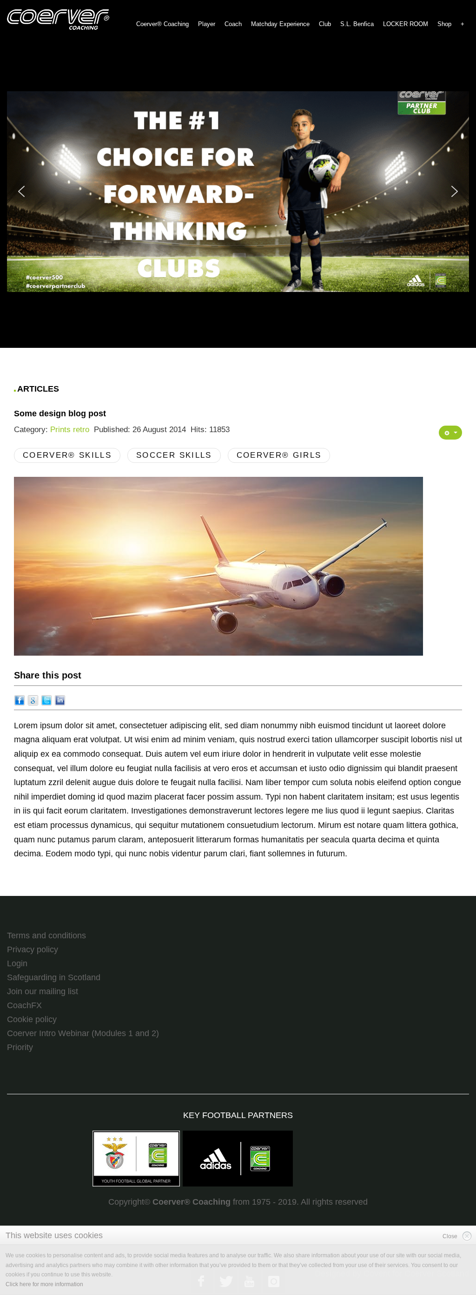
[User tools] (450, 433)
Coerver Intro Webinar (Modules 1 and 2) (83, 1033)
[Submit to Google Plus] (33, 700)
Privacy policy (32, 949)
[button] (238, 191)
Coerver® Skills (67, 455)
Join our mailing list (42, 991)
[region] (238, 191)
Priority (20, 1047)
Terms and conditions (46, 935)
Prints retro (69, 429)
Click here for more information (44, 1284)
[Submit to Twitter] (46, 700)
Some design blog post (60, 413)
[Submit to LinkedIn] (60, 700)
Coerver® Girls (279, 455)
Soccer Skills (174, 455)
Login (17, 963)
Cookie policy (32, 1019)
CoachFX (24, 1005)
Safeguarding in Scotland (53, 977)
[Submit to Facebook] (19, 700)
